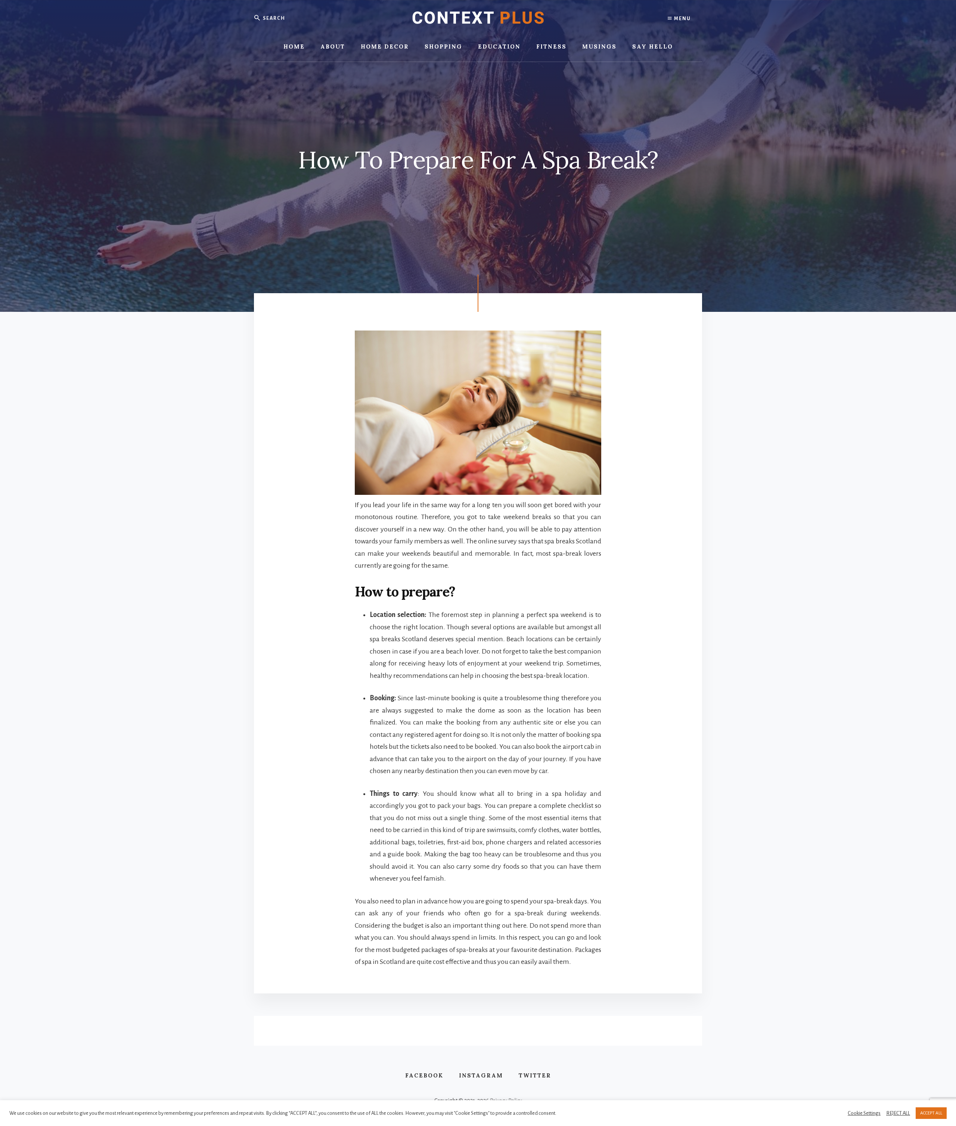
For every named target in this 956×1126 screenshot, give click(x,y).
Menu (682, 18)
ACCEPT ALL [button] (931, 1113)
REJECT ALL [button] (898, 1113)
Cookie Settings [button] (864, 1113)
